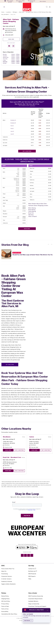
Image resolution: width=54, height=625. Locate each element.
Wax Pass (31, 214)
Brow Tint (32, 168)
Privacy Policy (5, 604)
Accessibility (4, 611)
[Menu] (4, 6)
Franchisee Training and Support (37, 606)
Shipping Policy (5, 598)
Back (4, 172)
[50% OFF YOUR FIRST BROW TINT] (27, 79)
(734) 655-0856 (34, 447)
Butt (4, 187)
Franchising (4, 573)
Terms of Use (5, 609)
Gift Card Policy (5, 601)
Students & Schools (6, 581)
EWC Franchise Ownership (35, 596)
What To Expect (32, 216)
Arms (4, 168)
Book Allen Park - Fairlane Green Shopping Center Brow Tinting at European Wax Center (13, 286)
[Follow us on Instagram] (13, 46)
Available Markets (33, 601)
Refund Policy (5, 596)
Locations (8, 12)
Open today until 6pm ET (9, 26)
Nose (31, 196)
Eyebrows (5, 139)
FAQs (29, 579)
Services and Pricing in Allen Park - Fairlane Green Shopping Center (27, 90)
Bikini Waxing (32, 208)
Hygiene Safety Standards (8, 584)
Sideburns (32, 199)
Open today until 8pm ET (9, 439)
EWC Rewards (32, 573)
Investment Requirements (35, 598)
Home (3, 12)
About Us (3, 571)
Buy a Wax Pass (11, 42)
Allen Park (22, 12)
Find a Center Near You (7, 568)
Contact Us (31, 568)
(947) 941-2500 (8, 467)
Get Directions (10, 364)
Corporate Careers (6, 576)
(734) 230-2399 (9, 35)
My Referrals (32, 571)
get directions (9, 32)
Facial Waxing (32, 211)
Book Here (11, 39)
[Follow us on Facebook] (9, 46)
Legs (4, 206)
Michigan (15, 12)
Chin (31, 174)
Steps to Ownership (33, 604)
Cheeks (31, 171)
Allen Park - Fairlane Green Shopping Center (11, 21)
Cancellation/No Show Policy (9, 614)
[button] (46, 6)
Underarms (5, 137)
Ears (31, 177)
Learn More (32, 105)
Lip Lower (5, 142)
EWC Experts (32, 576)
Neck (31, 194)
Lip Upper (5, 145)
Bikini (4, 120)
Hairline (31, 185)
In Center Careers (6, 579)
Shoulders (5, 213)
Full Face (32, 182)
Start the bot (27, 620)
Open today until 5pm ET (35, 439)
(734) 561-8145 (8, 447)
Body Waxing (31, 209)
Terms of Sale (5, 606)
